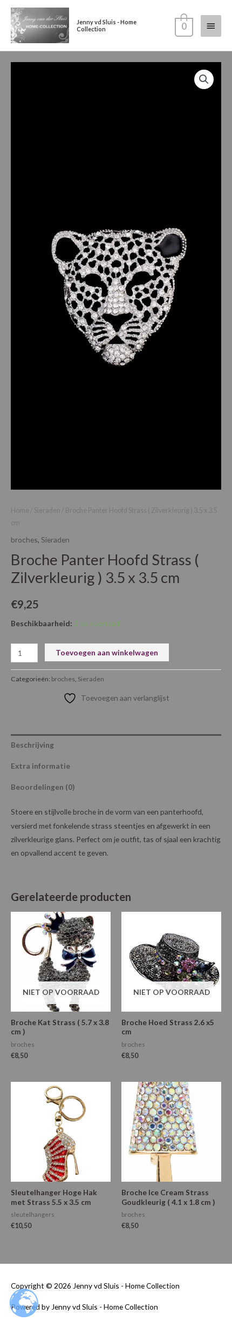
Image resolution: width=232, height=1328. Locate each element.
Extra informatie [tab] (40, 765)
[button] (204, 79)
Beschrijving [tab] (32, 744)
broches (24, 539)
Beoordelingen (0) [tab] (42, 786)
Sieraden (47, 510)
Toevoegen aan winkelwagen (107, 652)
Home (20, 510)
